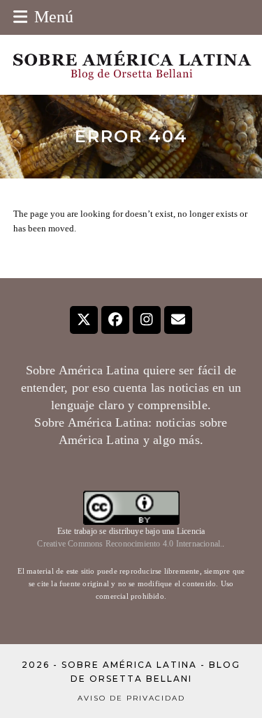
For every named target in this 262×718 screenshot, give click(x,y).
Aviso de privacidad (131, 698)
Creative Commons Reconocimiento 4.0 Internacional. (129, 544)
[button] (43, 17)
